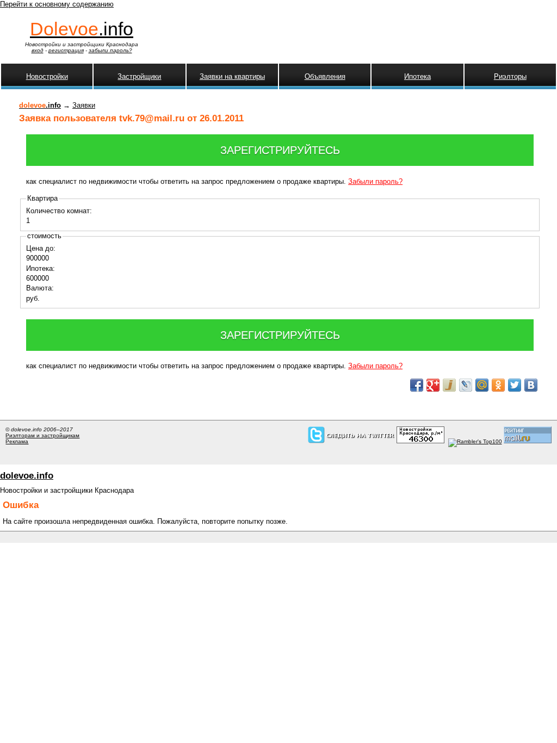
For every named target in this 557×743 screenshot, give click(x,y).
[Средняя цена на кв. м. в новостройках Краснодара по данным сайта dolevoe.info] (420, 441)
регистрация (66, 50)
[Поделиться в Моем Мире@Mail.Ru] (481, 385)
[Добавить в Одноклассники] (498, 385)
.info (81, 28)
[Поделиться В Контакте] (530, 385)
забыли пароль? (110, 50)
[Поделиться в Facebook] (416, 385)
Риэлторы (510, 76)
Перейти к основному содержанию (57, 4)
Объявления (325, 76)
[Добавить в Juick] (449, 385)
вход (38, 50)
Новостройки (47, 76)
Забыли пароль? (375, 181)
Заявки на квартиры (232, 76)
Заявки (83, 105)
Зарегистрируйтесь (280, 150)
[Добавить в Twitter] (514, 385)
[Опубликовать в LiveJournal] (465, 385)
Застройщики (139, 76)
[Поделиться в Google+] (433, 385)
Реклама (16, 441)
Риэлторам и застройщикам (42, 435)
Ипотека (417, 76)
